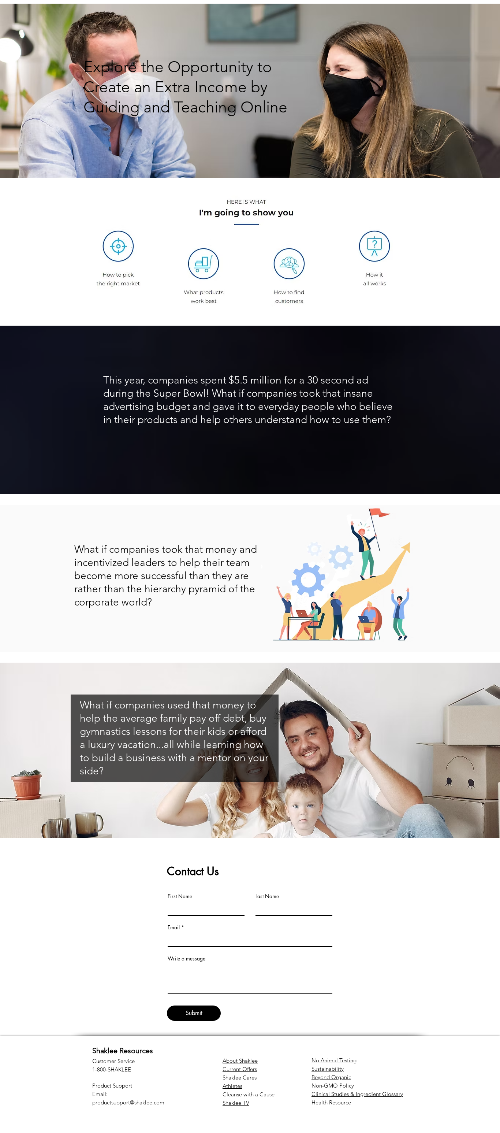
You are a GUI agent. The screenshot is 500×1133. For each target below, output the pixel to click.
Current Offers (240, 1069)
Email (174, 927)
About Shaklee (240, 1060)
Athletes (232, 1085)
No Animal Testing (334, 1060)
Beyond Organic (331, 1077)
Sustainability (327, 1068)
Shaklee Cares (240, 1077)
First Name (180, 896)
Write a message (186, 958)
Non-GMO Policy (332, 1085)
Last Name (267, 896)
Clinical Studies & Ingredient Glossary (357, 1094)
